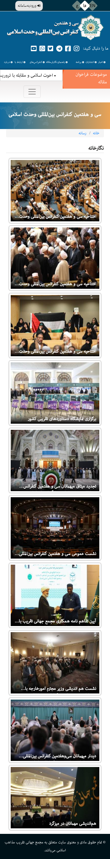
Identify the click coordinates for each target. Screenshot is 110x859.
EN (92, 5)
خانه (96, 133)
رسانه (82, 133)
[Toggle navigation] (32, 92)
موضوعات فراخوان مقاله (91, 78)
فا (84, 5)
